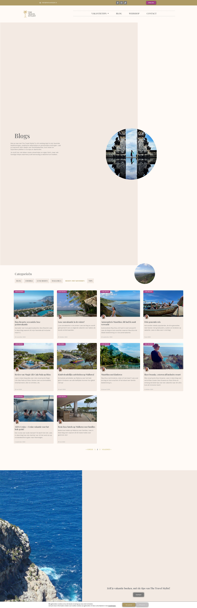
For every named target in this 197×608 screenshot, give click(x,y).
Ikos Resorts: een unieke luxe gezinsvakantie (27, 323)
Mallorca (56, 281)
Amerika (29, 281)
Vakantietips (99, 13)
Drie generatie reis (152, 321)
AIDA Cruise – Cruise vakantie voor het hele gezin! (32, 428)
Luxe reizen (42, 281)
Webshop (134, 13)
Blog (119, 13)
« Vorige (89, 449)
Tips (90, 281)
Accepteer (129, 605)
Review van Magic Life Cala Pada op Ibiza (32, 374)
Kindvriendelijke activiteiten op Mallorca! (76, 374)
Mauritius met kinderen (111, 374)
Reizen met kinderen (75, 281)
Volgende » (106, 449)
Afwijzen (142, 605)
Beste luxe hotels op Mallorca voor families (76, 426)
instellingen (112, 606)
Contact (151, 13)
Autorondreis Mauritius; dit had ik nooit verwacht (118, 323)
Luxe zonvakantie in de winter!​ (71, 321)
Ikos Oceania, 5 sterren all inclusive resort (162, 374)
